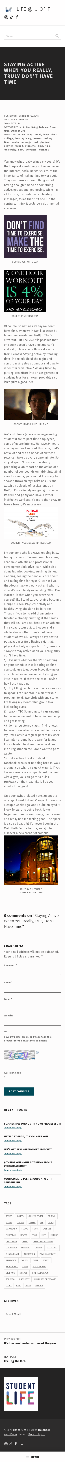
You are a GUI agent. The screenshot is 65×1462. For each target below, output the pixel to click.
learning (25, 1248)
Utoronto (30, 149)
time (40, 146)
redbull (19, 146)
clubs (50, 1222)
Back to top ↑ (36, 1434)
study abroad (39, 1267)
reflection (11, 1260)
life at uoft (52, 1248)
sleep (35, 1260)
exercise (47, 1229)
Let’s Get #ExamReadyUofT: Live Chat (28, 1149)
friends (54, 1235)
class (54, 134)
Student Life (18, 130)
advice (9, 1216)
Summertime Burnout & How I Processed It (32, 1123)
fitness (23, 1235)
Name (8, 982)
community (11, 1229)
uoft (20, 149)
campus (20, 1222)
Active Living (30, 127)
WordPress (10, 1434)
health (25, 1241)
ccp (41, 1222)
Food (34, 1235)
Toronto (10, 1279)
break (38, 134)
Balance (44, 127)
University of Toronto (45, 1279)
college (8, 138)
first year (11, 1235)
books (9, 1222)
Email (8, 999)
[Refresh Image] (38, 1052)
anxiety (20, 1216)
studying (10, 1273)
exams (35, 1229)
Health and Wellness (43, 1241)
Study (25, 1267)
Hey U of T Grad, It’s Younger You (26, 1136)
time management (40, 1273)
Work (28, 1285)
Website (8, 1015)
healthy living (23, 138)
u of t (9, 1285)
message (26, 142)
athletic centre (36, 1216)
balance (51, 1216)
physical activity (47, 1254)
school (24, 1260)
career (32, 1222)
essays (24, 1229)
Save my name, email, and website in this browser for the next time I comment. (27, 1039)
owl (36, 142)
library (38, 1248)
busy (46, 134)
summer (23, 1273)
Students (30, 146)
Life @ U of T (33, 9)
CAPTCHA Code (12, 1072)
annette (23, 119)
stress (46, 1260)
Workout (44, 149)
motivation (29, 1254)
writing (39, 1285)
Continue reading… (13, 1127)
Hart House (11, 1241)
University (10, 149)
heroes (37, 138)
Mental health (13, 1254)
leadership (11, 1248)
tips (47, 146)
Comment (10, 965)
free (44, 1235)
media (15, 142)
